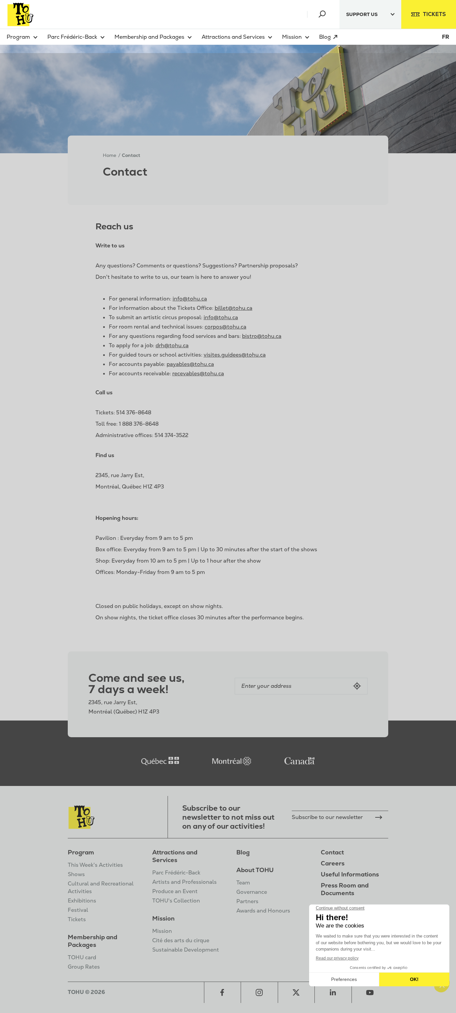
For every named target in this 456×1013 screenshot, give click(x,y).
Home (109, 155)
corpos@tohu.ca (225, 326)
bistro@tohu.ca (261, 336)
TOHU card (82, 957)
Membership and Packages (92, 941)
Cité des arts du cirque (180, 940)
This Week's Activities (95, 864)
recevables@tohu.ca (198, 373)
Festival (78, 910)
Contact (332, 852)
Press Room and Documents (345, 889)
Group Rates (84, 966)
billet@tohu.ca (233, 308)
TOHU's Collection (176, 900)
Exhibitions (82, 900)
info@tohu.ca (190, 298)
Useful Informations (350, 874)
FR (445, 37)
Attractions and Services (174, 856)
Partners (247, 901)
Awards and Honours (263, 910)
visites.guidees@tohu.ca (235, 354)
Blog (243, 852)
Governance (251, 891)
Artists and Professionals (184, 881)
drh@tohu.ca (172, 345)
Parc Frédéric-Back (176, 872)
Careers (333, 863)
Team (243, 882)
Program (81, 852)
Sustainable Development (185, 949)
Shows (76, 874)
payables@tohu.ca (190, 364)
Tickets (77, 919)
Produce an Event (175, 891)
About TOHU (255, 870)
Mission (163, 918)
